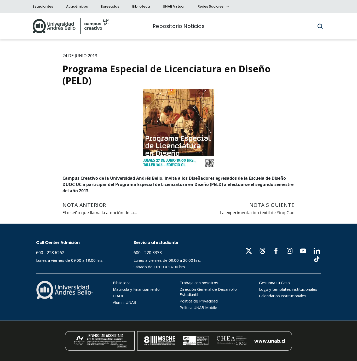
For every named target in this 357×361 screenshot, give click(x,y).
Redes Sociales (211, 6)
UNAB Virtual (174, 6)
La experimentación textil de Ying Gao (257, 213)
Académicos (77, 6)
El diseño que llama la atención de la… (99, 213)
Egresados (110, 6)
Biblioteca (141, 6)
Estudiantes (43, 6)
